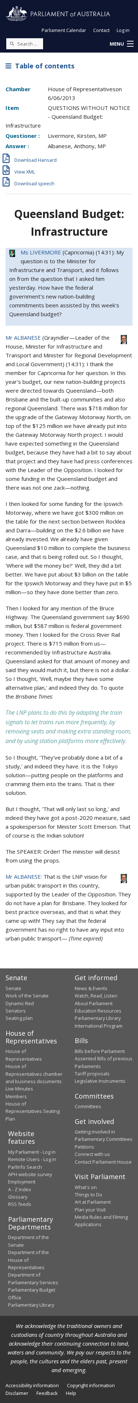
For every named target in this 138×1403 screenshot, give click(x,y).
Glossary (17, 1196)
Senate (13, 988)
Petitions (84, 1146)
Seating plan (19, 1018)
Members (16, 1096)
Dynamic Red (20, 1003)
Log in (123, 30)
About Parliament (94, 1003)
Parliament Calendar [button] (64, 30)
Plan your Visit (90, 1209)
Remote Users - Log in (32, 1159)
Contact (101, 30)
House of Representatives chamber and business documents (34, 1074)
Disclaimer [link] (17, 1393)
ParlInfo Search (25, 1167)
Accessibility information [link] (32, 1385)
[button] (121, 44)
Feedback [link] (47, 1393)
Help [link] (71, 1393)
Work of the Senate (27, 995)
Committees (88, 1106)
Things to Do (88, 1194)
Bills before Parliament (100, 1051)
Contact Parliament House (103, 1162)
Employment (21, 1181)
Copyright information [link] (91, 1385)
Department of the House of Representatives (28, 1260)
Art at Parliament (93, 1202)
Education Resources (98, 1010)
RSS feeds (19, 1204)
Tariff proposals (92, 1073)
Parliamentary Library (98, 1018)
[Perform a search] (11, 43)
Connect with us (92, 1154)
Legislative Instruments (100, 1081)
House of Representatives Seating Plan (33, 1111)
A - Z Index (19, 1189)
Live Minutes (19, 1088)
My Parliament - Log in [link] (32, 1152)
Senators (16, 1010)
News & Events (91, 988)
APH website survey (30, 1174)
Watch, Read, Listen (96, 995)
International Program (99, 1025)
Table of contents (42, 65)
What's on (86, 1187)
